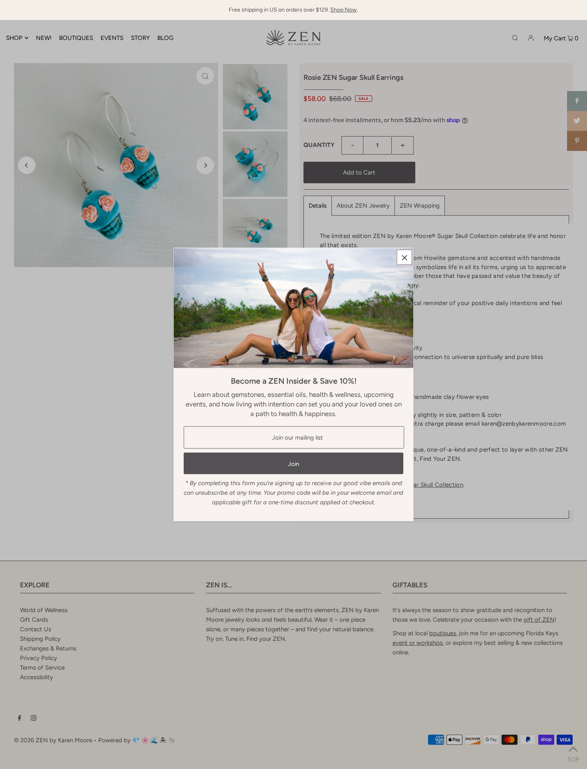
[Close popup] (404, 257)
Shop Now (343, 9)
